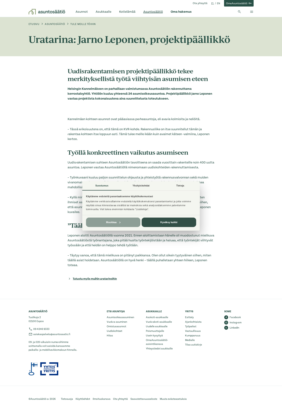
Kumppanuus (192, 335)
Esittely (189, 317)
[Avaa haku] (239, 11)
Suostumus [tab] (102, 185)
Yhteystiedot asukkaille (159, 348)
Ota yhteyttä (200, 3)
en (218, 3)
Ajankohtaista (193, 321)
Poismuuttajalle (155, 331)
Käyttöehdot (83, 398)
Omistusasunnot (116, 326)
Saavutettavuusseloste (143, 398)
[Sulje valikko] (252, 12)
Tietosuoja (67, 398)
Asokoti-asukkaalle (157, 317)
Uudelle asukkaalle (156, 326)
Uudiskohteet (114, 331)
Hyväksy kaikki (168, 222)
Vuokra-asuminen (117, 321)
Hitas (110, 335)
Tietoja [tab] (180, 185)
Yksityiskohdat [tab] (141, 185)
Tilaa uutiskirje (193, 344)
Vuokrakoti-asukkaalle (159, 321)
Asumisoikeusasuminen (120, 317)
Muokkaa (111, 222)
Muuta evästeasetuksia (173, 398)
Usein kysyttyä (154, 335)
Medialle (190, 340)
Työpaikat (190, 326)
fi (212, 3)
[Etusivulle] (47, 12)
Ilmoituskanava (101, 398)
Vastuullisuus (193, 331)
